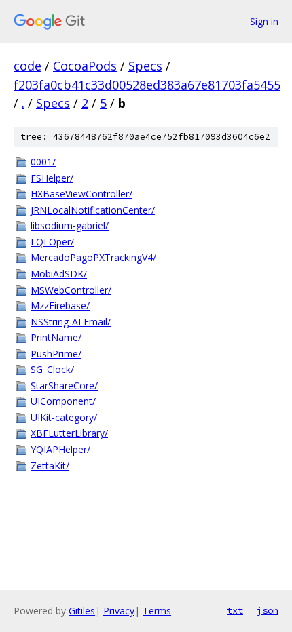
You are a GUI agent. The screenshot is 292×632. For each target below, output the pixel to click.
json (267, 610)
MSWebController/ (71, 289)
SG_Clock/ (52, 369)
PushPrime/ (56, 353)
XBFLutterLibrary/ (69, 433)
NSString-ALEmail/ (71, 321)
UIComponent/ (63, 401)
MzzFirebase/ (60, 305)
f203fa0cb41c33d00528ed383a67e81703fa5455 (147, 85)
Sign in (264, 21)
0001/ (43, 161)
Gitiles (82, 610)
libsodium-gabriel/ (70, 225)
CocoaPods (85, 66)
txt (235, 610)
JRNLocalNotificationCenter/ (93, 209)
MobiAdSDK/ (59, 273)
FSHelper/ (52, 178)
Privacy (118, 610)
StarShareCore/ (64, 385)
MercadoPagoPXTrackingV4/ (93, 257)
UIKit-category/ (64, 417)
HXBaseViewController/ (81, 193)
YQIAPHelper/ (60, 449)
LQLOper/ (52, 241)
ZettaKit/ (50, 465)
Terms (157, 610)
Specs (145, 66)
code (27, 66)
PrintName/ (56, 337)
